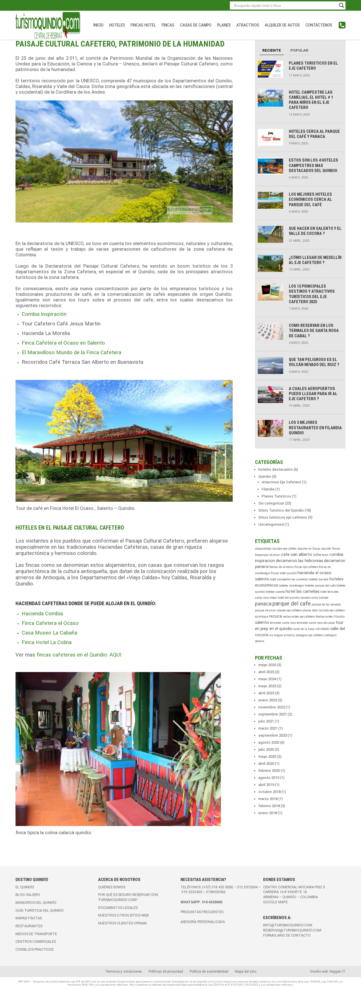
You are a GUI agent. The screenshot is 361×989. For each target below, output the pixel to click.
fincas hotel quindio (284, 573)
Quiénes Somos (111, 887)
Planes (224, 25)
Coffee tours (321, 555)
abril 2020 (266, 763)
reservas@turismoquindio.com (292, 930)
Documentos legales (118, 908)
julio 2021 (266, 721)
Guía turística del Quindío (40, 910)
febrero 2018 (269, 806)
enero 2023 (267, 700)
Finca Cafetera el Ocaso (50, 623)
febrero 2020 (269, 770)
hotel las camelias (303, 591)
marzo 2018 (268, 799)
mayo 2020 (267, 756)
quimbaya (261, 616)
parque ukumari (265, 610)
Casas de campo (196, 25)
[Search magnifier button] (341, 5)
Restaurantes (29, 926)
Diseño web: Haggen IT (327, 971)
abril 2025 (266, 672)
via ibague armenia (282, 635)
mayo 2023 (267, 686)
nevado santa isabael (314, 598)
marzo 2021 (268, 728)
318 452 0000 (222, 887)
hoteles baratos (319, 579)
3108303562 (216, 892)
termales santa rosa (283, 623)
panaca (263, 604)
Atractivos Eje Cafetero (281, 482)
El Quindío (25, 887)
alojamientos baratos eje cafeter (276, 548)
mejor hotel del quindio (285, 598)
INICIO (98, 25)
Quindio (264, 476)
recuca (275, 616)
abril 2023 (266, 693)
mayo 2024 (267, 679)
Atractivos (247, 25)
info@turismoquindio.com (287, 925)
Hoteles (117, 25)
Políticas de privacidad (166, 971)
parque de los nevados (326, 604)
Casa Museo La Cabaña (49, 633)
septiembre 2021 (272, 714)
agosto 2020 (268, 742)
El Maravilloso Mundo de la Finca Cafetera (71, 352)
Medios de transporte (36, 934)
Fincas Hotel (143, 25)
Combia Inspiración (44, 314)
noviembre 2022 (271, 707)
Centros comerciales (36, 941)
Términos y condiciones (123, 971)
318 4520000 (212, 902)
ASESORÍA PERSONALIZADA (202, 922)
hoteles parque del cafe (320, 585)
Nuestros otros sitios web (123, 915)
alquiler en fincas (309, 548)
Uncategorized (271, 524)
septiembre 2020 (272, 735)
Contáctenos (318, 25)
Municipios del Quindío (36, 902)
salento (262, 622)
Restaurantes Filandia (330, 616)
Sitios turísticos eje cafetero (282, 517)
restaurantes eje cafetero (299, 616)
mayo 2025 (267, 665)
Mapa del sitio (245, 971)
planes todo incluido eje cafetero (324, 610)
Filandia (268, 489)
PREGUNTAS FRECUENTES (201, 912)
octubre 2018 (269, 792)
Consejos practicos (34, 949)
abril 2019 (266, 785)
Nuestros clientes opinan (122, 923)
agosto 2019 (268, 778)
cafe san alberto (296, 554)
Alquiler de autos (282, 25)
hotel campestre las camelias (289, 579)
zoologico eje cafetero (309, 635)
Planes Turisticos (276, 496)
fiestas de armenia (281, 567)
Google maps (275, 902)
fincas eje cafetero (306, 567)
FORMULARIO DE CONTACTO (287, 935)
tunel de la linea (303, 629)
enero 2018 (267, 813)
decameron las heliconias (299, 560)
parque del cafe (291, 603)
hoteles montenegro (291, 585)
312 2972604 (247, 887)
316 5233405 (192, 892)
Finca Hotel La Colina (47, 642)
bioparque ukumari (267, 555)
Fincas (168, 25)
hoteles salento (275, 592)
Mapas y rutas (29, 918)
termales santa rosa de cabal (316, 623)
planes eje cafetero (289, 610)
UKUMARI (322, 629)
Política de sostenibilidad (209, 971)
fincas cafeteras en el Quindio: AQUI (79, 655)
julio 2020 (266, 749)
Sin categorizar (271, 503)
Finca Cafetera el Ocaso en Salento (63, 343)
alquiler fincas (330, 548)
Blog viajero (28, 895)
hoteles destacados (275, 469)
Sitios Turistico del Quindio (281, 510)
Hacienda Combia (42, 614)
